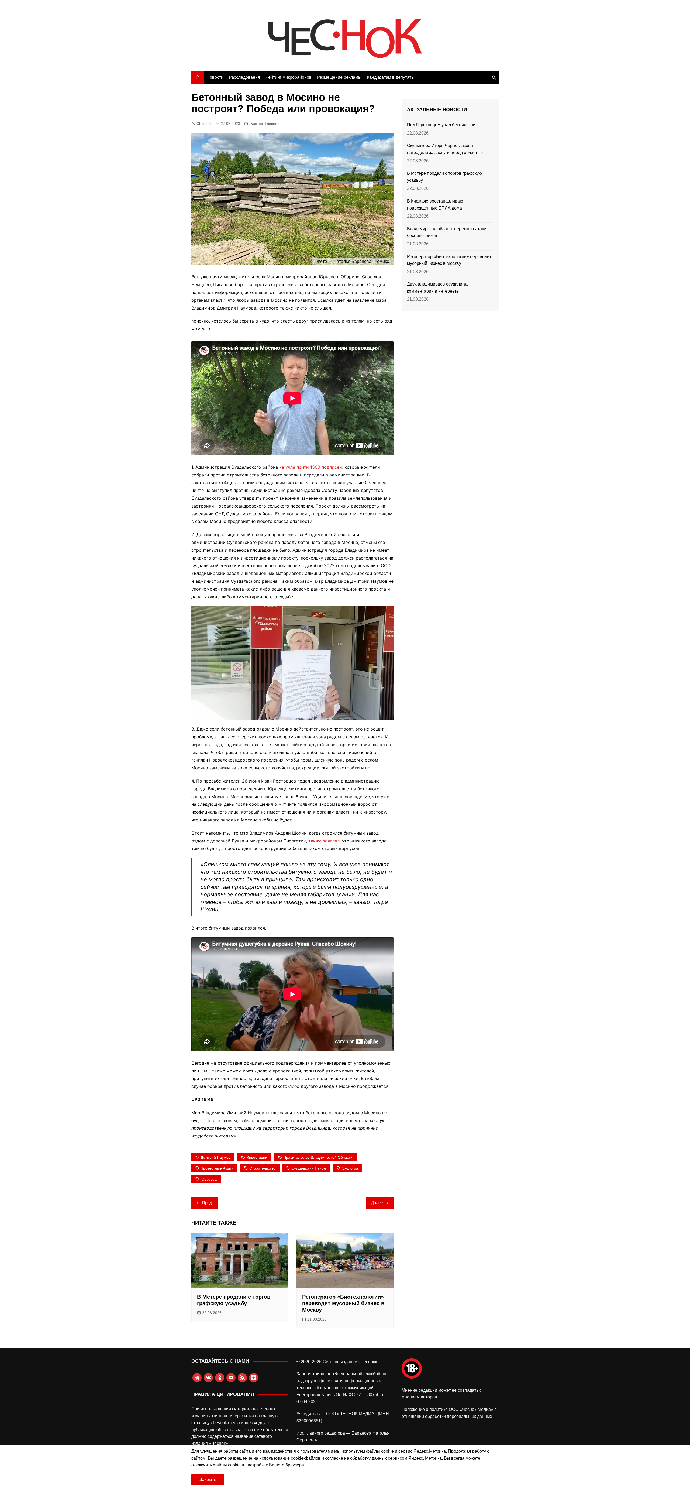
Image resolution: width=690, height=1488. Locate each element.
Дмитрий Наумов (215, 1157)
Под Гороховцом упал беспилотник (442, 124)
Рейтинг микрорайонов (288, 77)
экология (350, 1168)
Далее (377, 1202)
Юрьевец (209, 1179)
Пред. (207, 1202)
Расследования (244, 77)
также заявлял (324, 841)
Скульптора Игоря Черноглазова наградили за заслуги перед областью (445, 149)
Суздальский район (308, 1168)
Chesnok (204, 123)
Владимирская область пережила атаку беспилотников (446, 232)
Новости (214, 77)
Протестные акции (217, 1168)
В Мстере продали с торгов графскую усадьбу (444, 177)
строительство (262, 1168)
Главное (272, 123)
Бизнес (256, 123)
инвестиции (256, 1157)
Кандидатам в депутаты (391, 77)
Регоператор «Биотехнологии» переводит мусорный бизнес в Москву (343, 1303)
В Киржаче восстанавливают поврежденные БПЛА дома (436, 204)
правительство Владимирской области (318, 1157)
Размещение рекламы (339, 77)
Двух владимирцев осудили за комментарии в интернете (437, 287)
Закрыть (207, 1479)
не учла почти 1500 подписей (310, 467)
